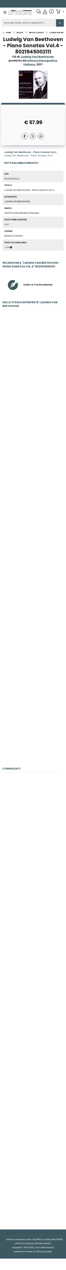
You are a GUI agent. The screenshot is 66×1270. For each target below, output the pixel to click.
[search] (60, 23)
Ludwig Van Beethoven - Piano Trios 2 (33, 504)
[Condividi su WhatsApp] (41, 136)
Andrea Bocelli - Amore (33, 817)
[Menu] (5, 12)
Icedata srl (30, 1251)
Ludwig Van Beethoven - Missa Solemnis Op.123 (33, 728)
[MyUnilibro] (45, 12)
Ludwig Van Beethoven (37, 57)
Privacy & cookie (44, 1251)
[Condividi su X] (32, 136)
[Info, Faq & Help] (51, 12)
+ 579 (7, 247)
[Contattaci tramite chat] (38, 12)
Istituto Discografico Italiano (21, 213)
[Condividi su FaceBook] (24, 136)
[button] (60, 12)
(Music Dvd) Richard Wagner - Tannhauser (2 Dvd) (34, 892)
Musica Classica (13, 235)
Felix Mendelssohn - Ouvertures (33, 1191)
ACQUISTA (34, 379)
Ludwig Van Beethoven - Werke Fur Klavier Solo (33, 355)
